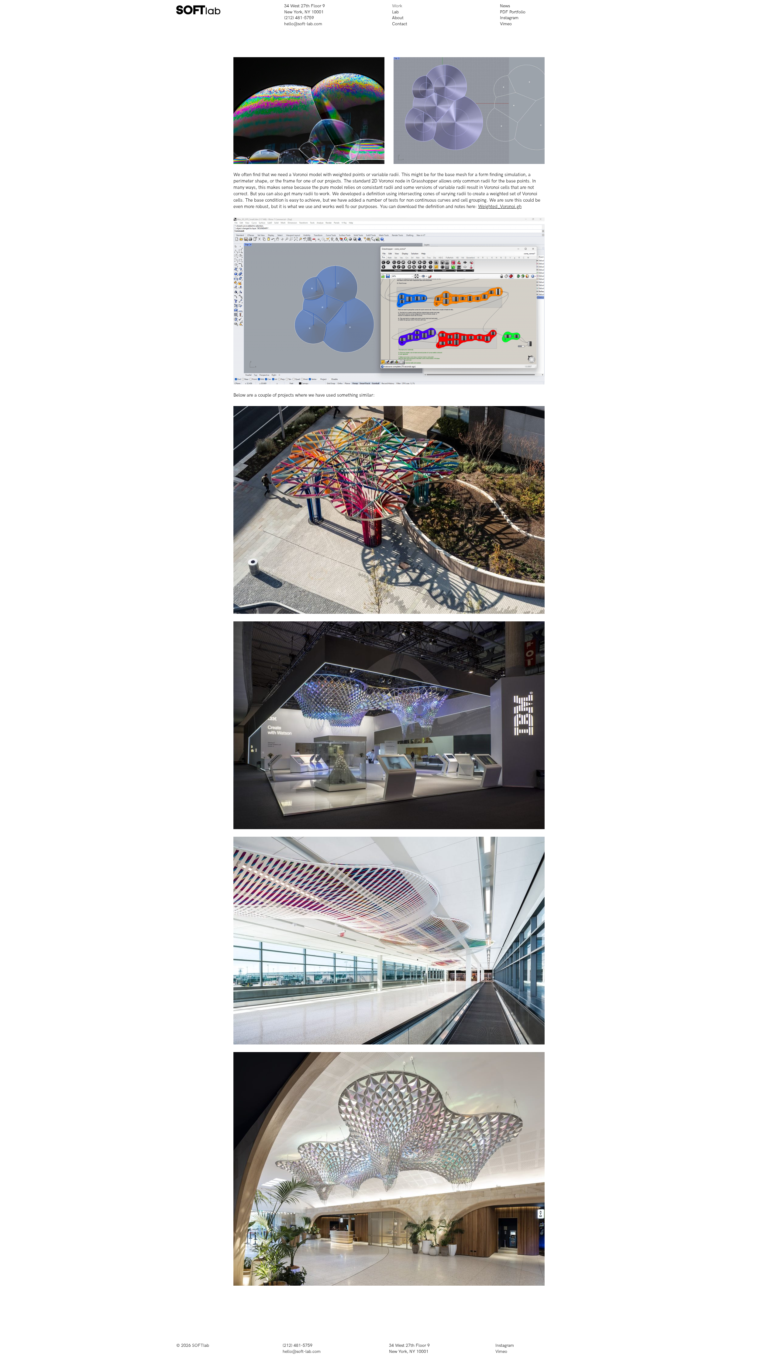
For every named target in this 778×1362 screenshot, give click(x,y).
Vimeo (506, 23)
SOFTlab (200, 1345)
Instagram (509, 17)
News (505, 6)
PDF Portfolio (512, 12)
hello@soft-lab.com (303, 23)
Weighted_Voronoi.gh (500, 206)
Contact (399, 23)
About (398, 17)
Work (397, 6)
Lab (395, 12)
